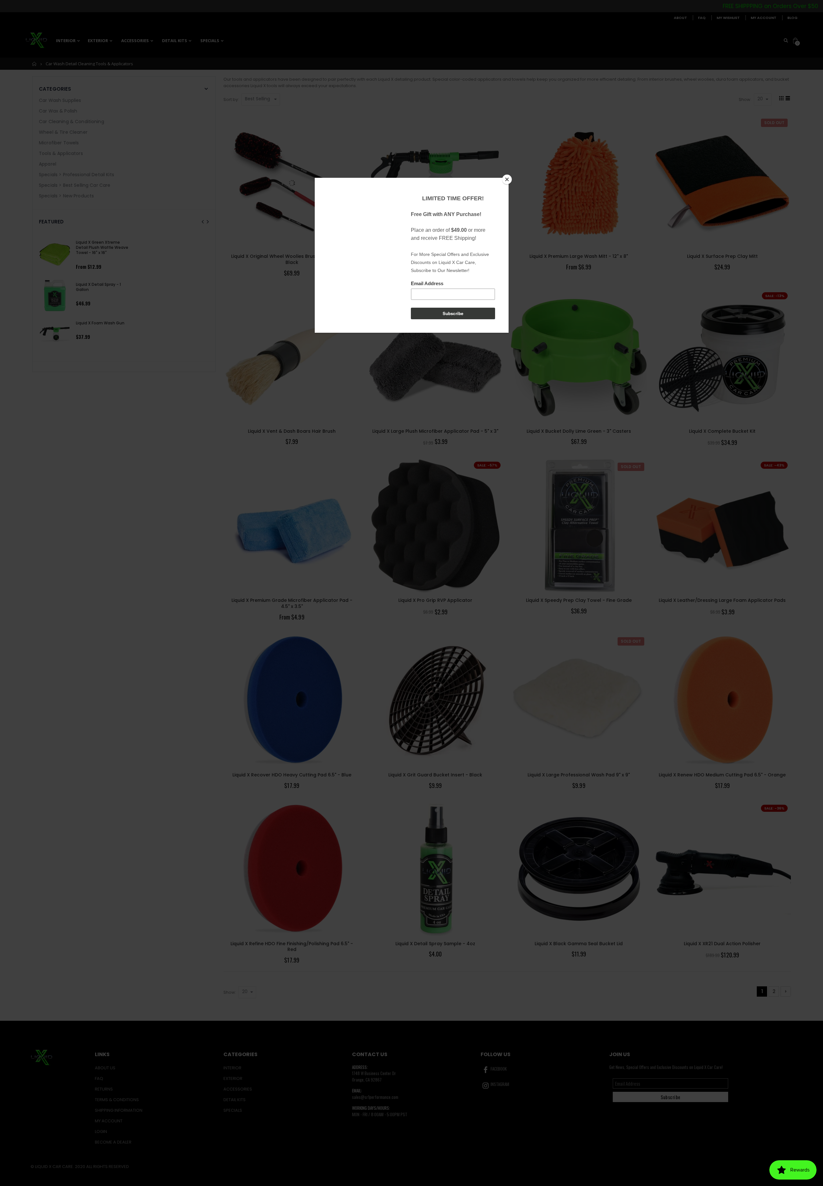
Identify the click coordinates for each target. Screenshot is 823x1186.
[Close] (507, 179)
